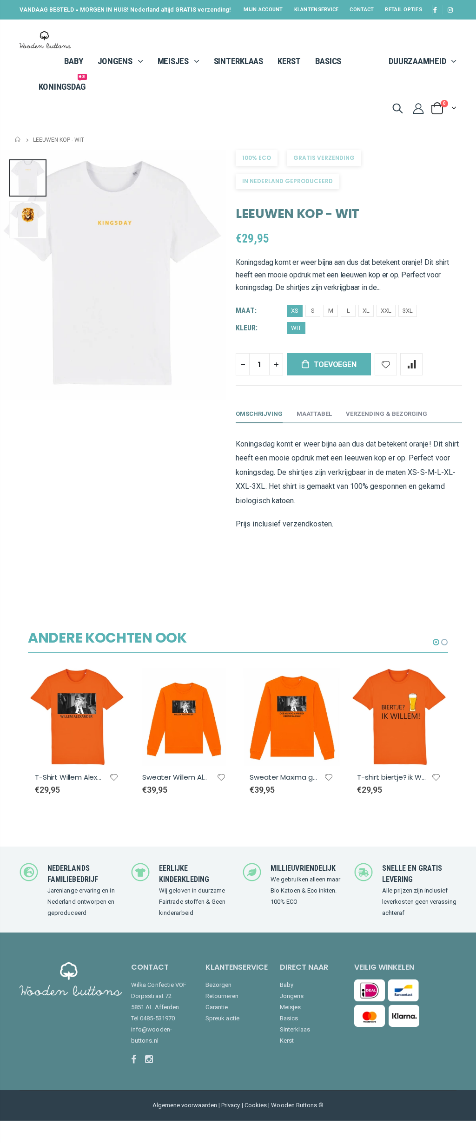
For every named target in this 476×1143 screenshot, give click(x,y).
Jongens (292, 995)
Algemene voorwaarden (184, 1105)
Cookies (256, 1105)
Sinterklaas (295, 1029)
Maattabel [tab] (314, 413)
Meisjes (290, 1007)
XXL (386, 310)
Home (18, 139)
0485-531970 (157, 1018)
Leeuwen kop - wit (297, 213)
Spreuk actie (222, 1018)
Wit (296, 327)
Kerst (287, 1040)
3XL (408, 310)
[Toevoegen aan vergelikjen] (411, 364)
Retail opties (403, 10)
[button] (436, 642)
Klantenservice (316, 10)
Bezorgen (218, 984)
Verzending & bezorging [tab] (386, 413)
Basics (289, 1018)
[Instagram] (151, 1059)
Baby (286, 984)
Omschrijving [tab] (259, 413)
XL (366, 310)
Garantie (216, 1007)
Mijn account (263, 10)
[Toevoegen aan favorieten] (386, 364)
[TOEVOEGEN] (110, 683)
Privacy (230, 1105)
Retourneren (221, 995)
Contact (362, 10)
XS (294, 310)
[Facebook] (137, 1059)
